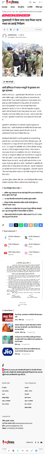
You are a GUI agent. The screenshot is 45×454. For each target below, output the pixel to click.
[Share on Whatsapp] (18, 450)
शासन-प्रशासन (25, 15)
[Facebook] (12, 237)
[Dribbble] (33, 253)
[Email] (27, 450)
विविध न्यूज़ (17, 15)
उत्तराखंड (10, 15)
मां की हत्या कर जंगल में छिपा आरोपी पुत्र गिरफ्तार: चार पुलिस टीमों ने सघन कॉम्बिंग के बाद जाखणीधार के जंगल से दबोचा (28, 339)
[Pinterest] (12, 245)
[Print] (17, 29)
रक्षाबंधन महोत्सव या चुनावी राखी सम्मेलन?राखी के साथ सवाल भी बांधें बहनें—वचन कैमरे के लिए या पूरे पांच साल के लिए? (28, 327)
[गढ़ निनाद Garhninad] (12, 2)
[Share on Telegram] (22, 450)
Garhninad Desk (12, 35)
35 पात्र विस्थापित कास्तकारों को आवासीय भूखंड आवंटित (20, 199)
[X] (33, 237)
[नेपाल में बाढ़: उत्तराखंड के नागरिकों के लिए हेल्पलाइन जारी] (7, 317)
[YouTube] (41, 442)
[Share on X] (10, 29)
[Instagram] (33, 245)
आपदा (4, 15)
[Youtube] (12, 253)
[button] (4, 2)
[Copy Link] (14, 29)
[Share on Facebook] (7, 29)
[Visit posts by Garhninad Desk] (4, 36)
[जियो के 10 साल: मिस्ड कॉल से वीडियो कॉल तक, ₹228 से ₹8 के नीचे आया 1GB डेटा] (7, 352)
